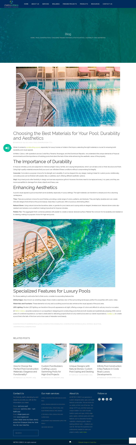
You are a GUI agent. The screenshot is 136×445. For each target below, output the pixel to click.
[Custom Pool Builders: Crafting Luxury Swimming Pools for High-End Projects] (54, 353)
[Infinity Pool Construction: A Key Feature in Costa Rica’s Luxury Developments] (109, 353)
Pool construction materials (71, 324)
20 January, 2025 (57, 377)
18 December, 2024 (114, 377)
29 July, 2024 (27, 142)
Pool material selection (92, 324)
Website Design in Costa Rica (87, 442)
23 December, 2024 (86, 375)
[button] (7, 148)
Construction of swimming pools (26, 324)
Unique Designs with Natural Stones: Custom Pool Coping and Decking (81, 369)
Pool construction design (49, 324)
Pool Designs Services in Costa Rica (53, 404)
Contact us (111, 314)
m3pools (18, 142)
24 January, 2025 (29, 377)
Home (33, 37)
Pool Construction (43, 37)
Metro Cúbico (20, 311)
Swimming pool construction (25, 326)
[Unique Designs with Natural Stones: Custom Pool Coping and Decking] (82, 353)
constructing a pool (33, 147)
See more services (47, 427)
